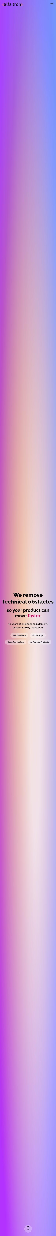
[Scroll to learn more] (28, 1228)
